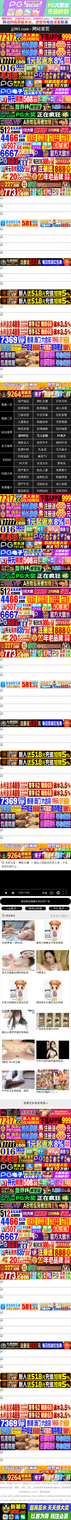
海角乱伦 (42, 477)
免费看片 (6, 487)
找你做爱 (61, 428)
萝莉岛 (61, 463)
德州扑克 (61, 442)
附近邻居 (23, 428)
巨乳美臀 (61, 414)
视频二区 (6, 418)
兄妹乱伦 (42, 483)
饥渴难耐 (42, 428)
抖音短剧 (23, 456)
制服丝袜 (42, 421)
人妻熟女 (23, 421)
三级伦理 (23, 414)
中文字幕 (42, 414)
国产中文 (23, 483)
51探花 (61, 456)
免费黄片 (61, 470)
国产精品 (23, 401)
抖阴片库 (6, 473)
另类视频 (61, 421)
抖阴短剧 (42, 490)
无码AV (7, 459)
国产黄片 (23, 470)
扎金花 (42, 449)
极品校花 (23, 490)
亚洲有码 (23, 408)
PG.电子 (59, 908)
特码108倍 (35, 908)
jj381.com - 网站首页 (30, 28)
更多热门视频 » (59, 915)
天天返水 (61, 449)
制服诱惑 (61, 477)
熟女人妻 (42, 470)
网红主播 (42, 401)
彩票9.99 (23, 449)
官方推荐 (6, 446)
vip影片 (12, 908)
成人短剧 (61, 483)
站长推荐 (6, 432)
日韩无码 (61, 490)
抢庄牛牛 (42, 442)
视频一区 (6, 404)
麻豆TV (42, 456)
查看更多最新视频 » (35, 1103)
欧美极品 (42, 408)
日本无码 (61, 401)
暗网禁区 (23, 477)
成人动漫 (61, 408)
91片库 (23, 463)
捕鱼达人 (23, 442)
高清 (44, 892)
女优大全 (42, 463)
